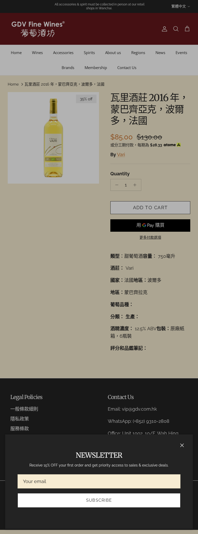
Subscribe (99, 500)
